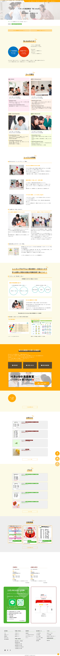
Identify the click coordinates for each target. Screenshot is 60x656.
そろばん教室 (38, 639)
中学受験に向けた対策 (18, 643)
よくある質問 (49, 634)
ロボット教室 (38, 636)
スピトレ (27, 637)
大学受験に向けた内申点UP (19, 646)
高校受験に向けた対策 (18, 645)
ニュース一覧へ (30, 459)
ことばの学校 (38, 633)
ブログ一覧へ (30, 511)
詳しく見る (27, 582)
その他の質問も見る (30, 407)
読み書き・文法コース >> (41, 30)
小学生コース (17, 633)
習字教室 (37, 640)
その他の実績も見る (30, 547)
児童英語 (27, 633)
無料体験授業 (6, 639)
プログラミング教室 (39, 637)
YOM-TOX (29, 636)
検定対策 (48, 640)
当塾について (33, 1)
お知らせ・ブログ (49, 633)
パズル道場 (38, 634)
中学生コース (17, 634)
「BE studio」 (30, 634)
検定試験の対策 (17, 642)
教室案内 (47, 1)
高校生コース (17, 636)
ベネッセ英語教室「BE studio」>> (19, 30)
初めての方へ (38, 1)
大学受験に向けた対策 (18, 648)
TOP (29, 1)
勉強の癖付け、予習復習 (19, 640)
